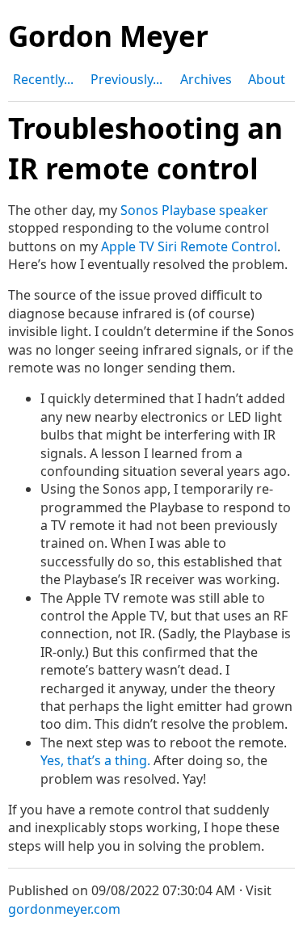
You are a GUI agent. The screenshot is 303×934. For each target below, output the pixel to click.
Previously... (126, 79)
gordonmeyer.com (64, 909)
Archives (206, 79)
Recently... (43, 79)
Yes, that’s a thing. (95, 760)
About (266, 79)
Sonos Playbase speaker (194, 210)
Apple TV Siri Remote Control (189, 246)
